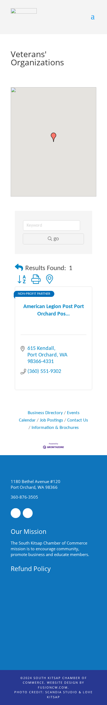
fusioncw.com (53, 687)
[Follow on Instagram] (28, 513)
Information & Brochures (55, 427)
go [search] (56, 239)
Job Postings (51, 420)
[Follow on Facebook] (16, 513)
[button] (53, 137)
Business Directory (45, 413)
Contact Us (77, 420)
